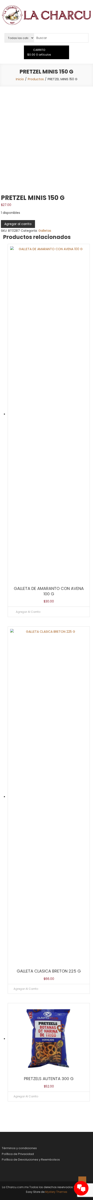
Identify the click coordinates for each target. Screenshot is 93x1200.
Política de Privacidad (18, 1154)
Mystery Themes (56, 1192)
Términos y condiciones (19, 1148)
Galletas (44, 230)
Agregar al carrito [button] (28, 612)
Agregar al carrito (18, 224)
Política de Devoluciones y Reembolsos (31, 1159)
